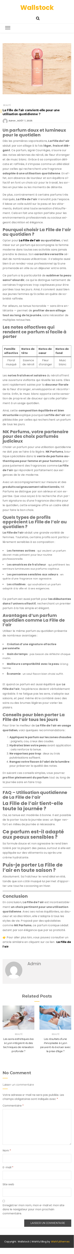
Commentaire (13, 1106)
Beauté (7, 105)
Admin (12, 120)
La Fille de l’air (30, 240)
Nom (7, 1150)
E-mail (8, 1167)
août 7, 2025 (24, 120)
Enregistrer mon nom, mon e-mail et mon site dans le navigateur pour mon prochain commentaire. (33, 1209)
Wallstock (37, 7)
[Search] (37, 18)
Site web (8, 1184)
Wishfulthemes (60, 1241)
